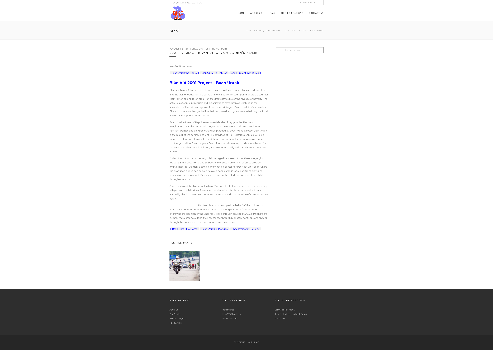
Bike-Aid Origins (176, 318)
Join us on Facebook (285, 310)
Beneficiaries (228, 310)
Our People (174, 314)
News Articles (175, 323)
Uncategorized (201, 49)
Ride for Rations (292, 13)
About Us (256, 13)
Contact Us (316, 13)
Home (241, 13)
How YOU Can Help (231, 314)
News (271, 13)
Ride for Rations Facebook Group (291, 314)
